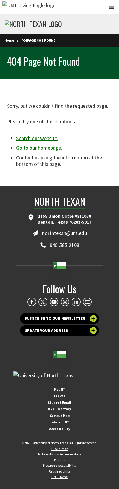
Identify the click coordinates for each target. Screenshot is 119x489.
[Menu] (111, 7)
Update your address (46, 330)
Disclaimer (59, 449)
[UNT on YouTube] (54, 302)
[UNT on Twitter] (42, 302)
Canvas (59, 396)
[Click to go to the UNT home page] (29, 7)
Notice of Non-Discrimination (59, 454)
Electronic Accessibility (59, 465)
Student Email (59, 402)
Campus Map (60, 415)
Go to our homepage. (39, 147)
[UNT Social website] (87, 302)
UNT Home (59, 477)
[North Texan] (33, 24)
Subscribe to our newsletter (55, 318)
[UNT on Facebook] (31, 302)
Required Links (59, 471)
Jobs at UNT (59, 422)
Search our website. (37, 138)
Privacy (59, 460)
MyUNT (59, 389)
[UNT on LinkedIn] (76, 302)
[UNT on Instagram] (65, 302)
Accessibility (59, 429)
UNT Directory (59, 409)
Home (9, 40)
